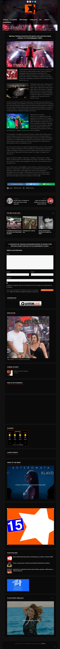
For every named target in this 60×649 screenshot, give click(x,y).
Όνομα (8, 272)
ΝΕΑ (40, 19)
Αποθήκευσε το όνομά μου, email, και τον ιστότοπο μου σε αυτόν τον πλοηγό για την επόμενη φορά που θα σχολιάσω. (29, 286)
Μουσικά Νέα (31, 188)
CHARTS (46, 19)
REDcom (43, 643)
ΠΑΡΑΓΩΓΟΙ (33, 19)
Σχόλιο (8, 253)
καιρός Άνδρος (18, 431)
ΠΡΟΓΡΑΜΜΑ (23, 19)
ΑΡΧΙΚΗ (5, 19)
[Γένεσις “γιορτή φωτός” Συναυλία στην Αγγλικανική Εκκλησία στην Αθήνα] (9, 564)
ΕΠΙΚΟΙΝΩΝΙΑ (7, 22)
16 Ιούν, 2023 (18, 188)
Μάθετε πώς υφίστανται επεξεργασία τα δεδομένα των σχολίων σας (24, 291)
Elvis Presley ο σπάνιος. (29, 230)
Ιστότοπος (9, 277)
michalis (10, 188)
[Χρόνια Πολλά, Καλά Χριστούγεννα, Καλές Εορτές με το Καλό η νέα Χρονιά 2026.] (9, 558)
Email (32, 272)
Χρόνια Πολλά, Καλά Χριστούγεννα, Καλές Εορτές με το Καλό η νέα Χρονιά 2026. (33, 556)
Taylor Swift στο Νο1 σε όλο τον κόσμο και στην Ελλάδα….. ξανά (14, 232)
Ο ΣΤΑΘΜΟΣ (13, 19)
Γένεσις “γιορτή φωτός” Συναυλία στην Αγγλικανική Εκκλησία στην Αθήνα (31, 563)
